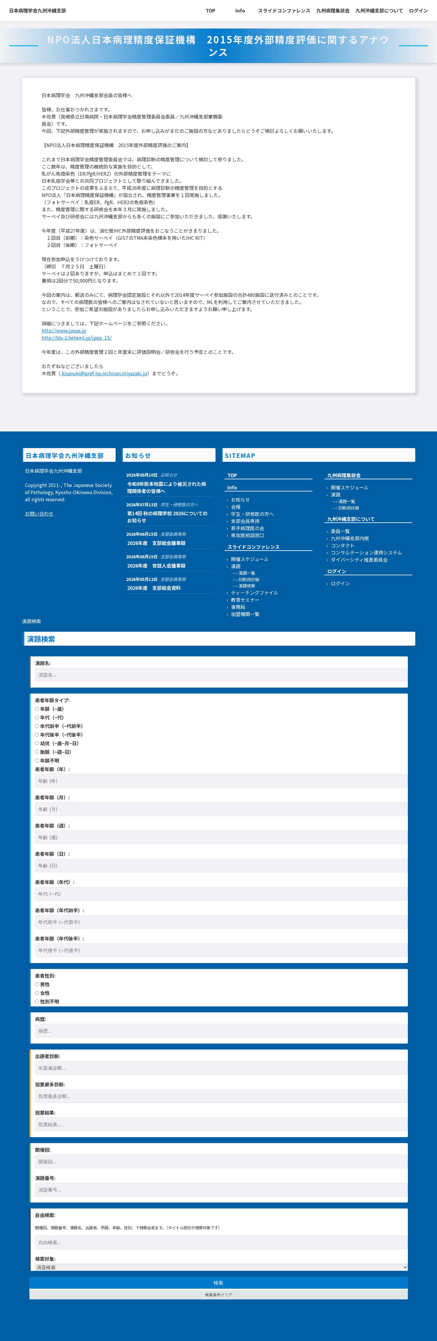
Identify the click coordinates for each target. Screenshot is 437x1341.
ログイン (418, 10)
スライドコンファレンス (284, 10)
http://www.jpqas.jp (64, 330)
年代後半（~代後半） (62, 734)
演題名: (43, 662)
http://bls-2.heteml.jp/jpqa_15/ (76, 337)
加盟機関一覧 (245, 613)
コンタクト (343, 545)
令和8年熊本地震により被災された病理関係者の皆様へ (166, 487)
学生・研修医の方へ (252, 513)
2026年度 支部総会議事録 (156, 542)
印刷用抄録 (248, 579)
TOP (210, 10)
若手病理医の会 (247, 528)
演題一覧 (246, 573)
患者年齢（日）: (52, 853)
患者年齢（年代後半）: (59, 938)
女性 (44, 992)
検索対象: (45, 1258)
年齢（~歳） (53, 708)
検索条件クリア (218, 1294)
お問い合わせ (39, 513)
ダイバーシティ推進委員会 (359, 559)
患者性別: (45, 975)
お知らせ (240, 499)
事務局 (238, 606)
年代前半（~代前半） (62, 725)
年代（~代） (53, 717)
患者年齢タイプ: (52, 700)
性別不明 (49, 1001)
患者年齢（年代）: (55, 881)
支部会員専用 (245, 520)
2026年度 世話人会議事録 (156, 565)
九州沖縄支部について (379, 10)
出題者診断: (47, 1056)
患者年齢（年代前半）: (59, 910)
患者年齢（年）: (52, 769)
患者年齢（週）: (52, 825)
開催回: (43, 1149)
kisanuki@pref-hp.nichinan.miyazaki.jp (104, 373)
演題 (235, 566)
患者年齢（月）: (52, 797)
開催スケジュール (250, 558)
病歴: (40, 1018)
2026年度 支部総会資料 (154, 587)
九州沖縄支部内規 (350, 538)
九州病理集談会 (333, 10)
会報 (235, 506)
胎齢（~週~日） (56, 751)
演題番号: (45, 1177)
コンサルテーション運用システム (366, 552)
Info (240, 10)
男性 (44, 984)
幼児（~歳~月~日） (60, 743)
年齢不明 (49, 760)
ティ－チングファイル (254, 592)
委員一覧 (340, 531)
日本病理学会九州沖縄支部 (37, 10)
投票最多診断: (50, 1084)
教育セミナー (245, 599)
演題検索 (246, 585)
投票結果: (45, 1112)
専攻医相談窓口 (247, 535)
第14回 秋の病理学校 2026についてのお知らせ (167, 517)
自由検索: (45, 1215)
